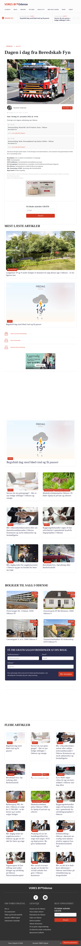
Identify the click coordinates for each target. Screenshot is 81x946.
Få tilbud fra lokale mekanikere (40, 930)
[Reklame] (40, 188)
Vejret (71, 9)
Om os (7, 909)
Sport (63, 9)
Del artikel (66, 108)
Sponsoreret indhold (37, 933)
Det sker (31, 9)
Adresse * (10, 663)
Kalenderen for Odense (37, 915)
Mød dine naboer (53, 9)
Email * (44, 654)
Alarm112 (7, 9)
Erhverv (23, 9)
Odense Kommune (36, 924)
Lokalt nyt (40, 9)
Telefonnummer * (13, 654)
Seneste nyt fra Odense (37, 909)
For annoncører (10, 912)
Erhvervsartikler (35, 921)
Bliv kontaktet (66, 674)
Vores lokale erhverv (37, 912)
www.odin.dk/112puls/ (18, 133)
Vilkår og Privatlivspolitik (13, 915)
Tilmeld (40, 216)
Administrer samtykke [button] (12, 921)
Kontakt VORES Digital (12, 918)
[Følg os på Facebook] (35, 897)
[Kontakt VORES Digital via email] (45, 897)
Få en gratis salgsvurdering (39, 927)
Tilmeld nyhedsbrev (70, 943)
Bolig (15, 9)
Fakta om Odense (35, 918)
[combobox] (8, 666)
